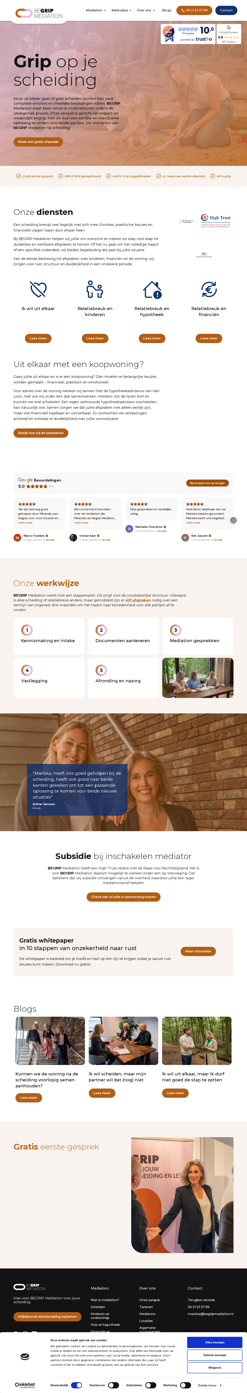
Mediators (147, 1314)
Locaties (146, 1321)
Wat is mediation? (105, 1300)
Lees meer (38, 338)
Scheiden (98, 1307)
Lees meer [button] (25, 523)
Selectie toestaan (214, 1355)
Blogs (166, 10)
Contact (226, 10)
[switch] (113, 1385)
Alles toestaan (214, 1342)
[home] (38, 13)
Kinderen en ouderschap (100, 1316)
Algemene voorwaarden (149, 1330)
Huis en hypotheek (105, 1325)
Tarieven (146, 1307)
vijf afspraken (138, 600)
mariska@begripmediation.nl (210, 1314)
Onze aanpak (149, 1300)
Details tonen (207, 1385)
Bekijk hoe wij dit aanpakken (41, 433)
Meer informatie (198, 951)
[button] (97, 10)
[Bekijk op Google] (17, 538)
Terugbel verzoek (201, 1300)
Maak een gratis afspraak (38, 142)
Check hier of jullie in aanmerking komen (123, 897)
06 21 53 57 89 (198, 1307)
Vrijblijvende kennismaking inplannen (47, 1316)
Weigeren (214, 1367)
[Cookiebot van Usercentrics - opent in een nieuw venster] (25, 1385)
